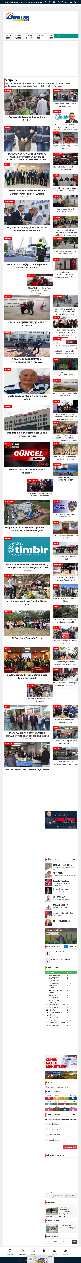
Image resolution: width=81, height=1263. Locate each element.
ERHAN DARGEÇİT (60, 905)
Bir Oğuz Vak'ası (58, 891)
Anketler (65, 1254)
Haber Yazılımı (56, 1261)
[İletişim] (54, 2)
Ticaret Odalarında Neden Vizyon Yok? (64, 868)
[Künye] (71, 2)
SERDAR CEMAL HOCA (62, 865)
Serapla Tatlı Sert (61, 881)
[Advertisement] (38, 26)
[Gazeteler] (66, 2)
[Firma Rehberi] (59, 2)
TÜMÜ (73, 859)
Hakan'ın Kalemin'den (63, 913)
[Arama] (49, 2)
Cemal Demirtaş (60, 889)
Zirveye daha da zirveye (61, 899)
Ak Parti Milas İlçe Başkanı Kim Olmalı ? (60, 1119)
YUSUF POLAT (59, 897)
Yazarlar (54, 1254)
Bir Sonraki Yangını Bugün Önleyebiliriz (61, 884)
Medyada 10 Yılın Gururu (57, 953)
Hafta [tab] (71, 946)
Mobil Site (10, 1254)
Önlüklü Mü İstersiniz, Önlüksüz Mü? (65, 875)
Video (44, 1254)
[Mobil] (45, 2)
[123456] (61, 1174)
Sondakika (22, 1254)
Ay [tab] (75, 946)
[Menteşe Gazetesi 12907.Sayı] (56, 1087)
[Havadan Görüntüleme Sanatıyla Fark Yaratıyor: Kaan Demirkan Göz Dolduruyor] (52, 1210)
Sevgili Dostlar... (58, 915)
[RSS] (75, 2)
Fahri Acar (53, 1129)
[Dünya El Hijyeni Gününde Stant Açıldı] (52, 1229)
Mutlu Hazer (54, 1124)
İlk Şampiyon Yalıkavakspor (58, 960)
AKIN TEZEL (58, 873)
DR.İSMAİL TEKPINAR (62, 921)
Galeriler (34, 1254)
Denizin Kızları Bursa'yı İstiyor (31, 2)
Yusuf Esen (54, 1140)
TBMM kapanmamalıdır (61, 907)
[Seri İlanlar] (62, 2)
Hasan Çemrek (55, 1135)
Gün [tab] (66, 946)
